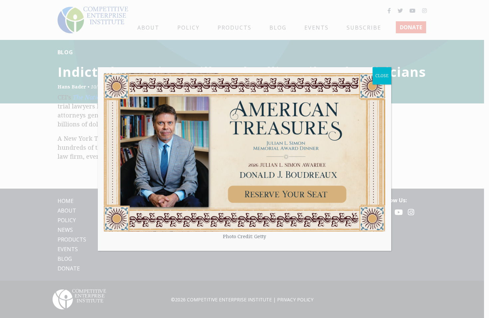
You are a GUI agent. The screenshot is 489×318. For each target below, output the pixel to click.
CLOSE (382, 76)
